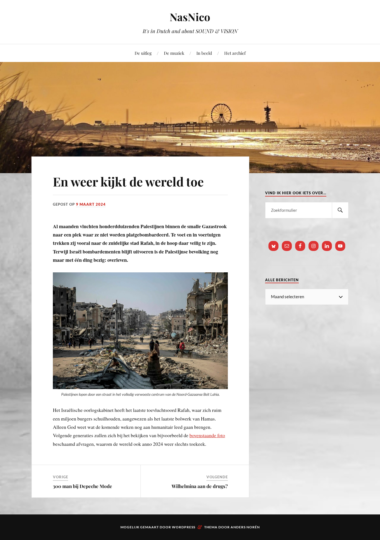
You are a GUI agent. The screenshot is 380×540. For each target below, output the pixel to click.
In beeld (204, 53)
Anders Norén (245, 527)
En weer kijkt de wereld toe (128, 181)
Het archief (235, 53)
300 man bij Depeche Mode (82, 486)
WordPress (183, 527)
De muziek (174, 53)
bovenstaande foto (207, 435)
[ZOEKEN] (340, 210)
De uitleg (143, 53)
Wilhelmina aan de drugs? (200, 486)
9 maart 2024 (91, 204)
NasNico (190, 17)
